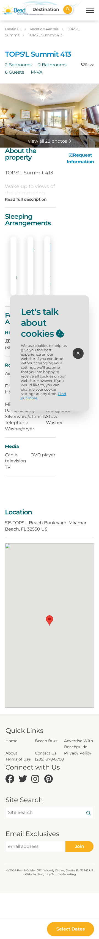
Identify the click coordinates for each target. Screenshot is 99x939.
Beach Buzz (46, 740)
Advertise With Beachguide (78, 743)
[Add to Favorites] (87, 64)
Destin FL (13, 29)
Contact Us (45, 753)
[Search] (88, 813)
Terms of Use (18, 759)
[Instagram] (36, 779)
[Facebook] (11, 779)
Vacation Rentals (44, 29)
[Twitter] (23, 779)
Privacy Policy (77, 753)
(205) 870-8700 (49, 759)
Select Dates (70, 929)
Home (11, 740)
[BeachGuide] (22, 10)
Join (79, 846)
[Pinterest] (49, 779)
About (11, 753)
